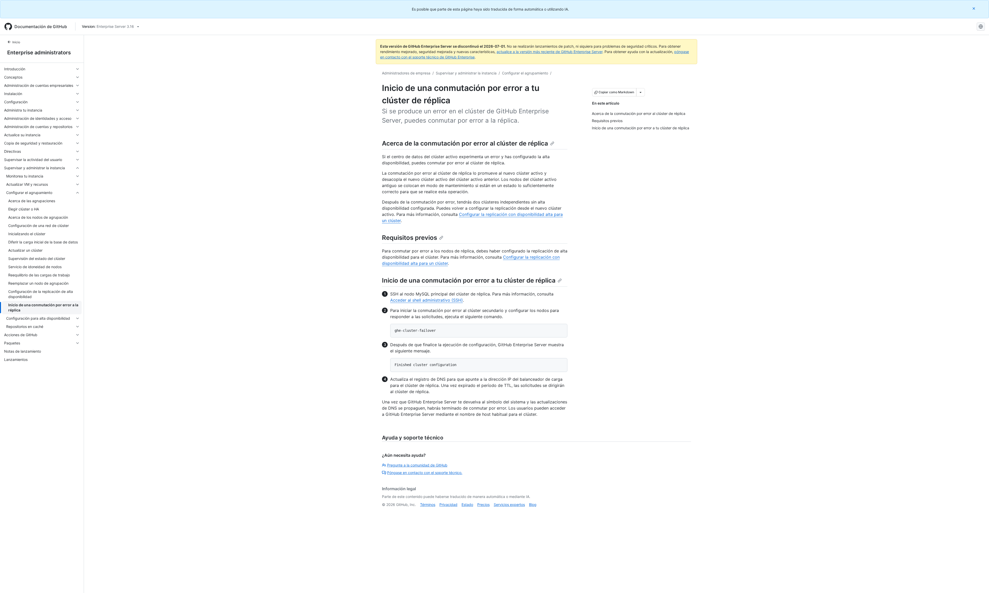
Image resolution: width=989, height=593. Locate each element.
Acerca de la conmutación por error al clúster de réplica (465, 143)
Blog (532, 504)
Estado (467, 504)
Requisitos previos (409, 237)
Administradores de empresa (406, 73)
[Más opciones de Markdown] (640, 92)
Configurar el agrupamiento (525, 73)
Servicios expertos (509, 504)
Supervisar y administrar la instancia (466, 73)
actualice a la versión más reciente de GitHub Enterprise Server (549, 51)
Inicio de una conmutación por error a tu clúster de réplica (469, 280)
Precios (483, 504)
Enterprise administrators (39, 52)
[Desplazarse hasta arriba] (978, 582)
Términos (427, 504)
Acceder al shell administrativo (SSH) (426, 300)
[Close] (974, 8)
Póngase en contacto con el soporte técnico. (424, 472)
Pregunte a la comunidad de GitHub (417, 465)
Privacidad (448, 504)
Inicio (16, 42)
